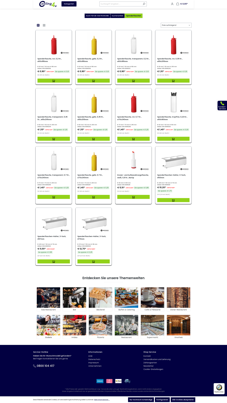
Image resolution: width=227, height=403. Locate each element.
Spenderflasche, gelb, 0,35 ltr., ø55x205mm (90, 118)
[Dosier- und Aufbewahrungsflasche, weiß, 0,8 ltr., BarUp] (133, 160)
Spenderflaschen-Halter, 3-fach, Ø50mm (171, 176)
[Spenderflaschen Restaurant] (126, 325)
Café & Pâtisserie (152, 309)
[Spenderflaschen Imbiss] (74, 325)
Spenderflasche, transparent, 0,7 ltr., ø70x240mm (53, 176)
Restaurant (126, 337)
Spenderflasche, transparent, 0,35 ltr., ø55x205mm (52, 118)
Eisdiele (48, 337)
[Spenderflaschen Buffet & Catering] (126, 297)
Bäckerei (100, 309)
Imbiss (74, 337)
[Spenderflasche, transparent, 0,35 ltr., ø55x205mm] (53, 102)
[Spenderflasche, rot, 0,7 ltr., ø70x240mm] (133, 102)
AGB (90, 356)
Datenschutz (94, 359)
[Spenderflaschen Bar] (74, 297)
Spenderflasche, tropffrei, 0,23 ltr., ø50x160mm (172, 118)
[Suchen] (144, 4)
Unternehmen (94, 366)
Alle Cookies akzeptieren (183, 400)
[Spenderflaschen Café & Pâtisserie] (152, 297)
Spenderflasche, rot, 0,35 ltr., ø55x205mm (170, 60)
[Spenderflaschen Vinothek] (178, 325)
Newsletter (148, 366)
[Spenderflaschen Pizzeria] (100, 325)
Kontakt (147, 356)
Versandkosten (107, 389)
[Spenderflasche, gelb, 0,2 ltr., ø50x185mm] (93, 44)
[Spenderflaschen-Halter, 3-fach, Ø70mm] (93, 221)
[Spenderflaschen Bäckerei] (100, 297)
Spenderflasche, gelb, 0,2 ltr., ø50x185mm (90, 60)
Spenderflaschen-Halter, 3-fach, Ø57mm (51, 237)
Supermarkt (152, 337)
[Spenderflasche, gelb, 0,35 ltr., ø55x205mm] (93, 102)
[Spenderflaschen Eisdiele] (48, 325)
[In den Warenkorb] (53, 81)
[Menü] (223, 384)
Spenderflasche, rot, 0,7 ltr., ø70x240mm (129, 118)
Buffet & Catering (126, 309)
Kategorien (69, 3)
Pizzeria (100, 337)
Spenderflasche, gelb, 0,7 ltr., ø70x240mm (90, 176)
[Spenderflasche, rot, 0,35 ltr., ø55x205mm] (173, 44)
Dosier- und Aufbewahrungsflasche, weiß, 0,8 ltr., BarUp (133, 176)
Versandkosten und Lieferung (156, 359)
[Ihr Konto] (172, 4)
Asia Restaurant (48, 309)
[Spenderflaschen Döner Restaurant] (178, 297)
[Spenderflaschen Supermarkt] (152, 325)
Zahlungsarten (150, 362)
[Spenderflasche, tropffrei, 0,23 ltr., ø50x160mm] (173, 102)
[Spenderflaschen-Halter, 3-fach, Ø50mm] (173, 160)
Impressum (93, 362)
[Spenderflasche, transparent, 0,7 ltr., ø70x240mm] (53, 160)
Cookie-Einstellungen (153, 369)
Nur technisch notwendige (141, 400)
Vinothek (178, 337)
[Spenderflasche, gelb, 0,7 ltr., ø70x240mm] (93, 160)
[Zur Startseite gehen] (48, 4)
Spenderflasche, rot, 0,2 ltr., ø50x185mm (49, 60)
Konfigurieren (162, 400)
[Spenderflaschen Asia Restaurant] (48, 297)
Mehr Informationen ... (102, 400)
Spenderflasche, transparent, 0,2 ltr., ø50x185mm (133, 60)
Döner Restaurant (178, 309)
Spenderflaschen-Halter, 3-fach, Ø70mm (91, 237)
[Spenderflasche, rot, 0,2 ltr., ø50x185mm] (53, 44)
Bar (74, 309)
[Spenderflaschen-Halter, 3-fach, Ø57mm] (53, 221)
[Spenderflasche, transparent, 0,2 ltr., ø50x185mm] (133, 44)
